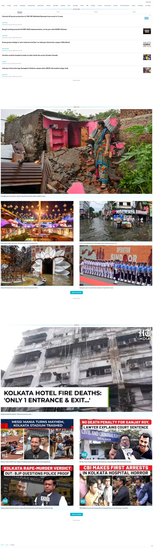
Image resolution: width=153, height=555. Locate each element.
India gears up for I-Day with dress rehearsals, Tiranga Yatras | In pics (96, 287)
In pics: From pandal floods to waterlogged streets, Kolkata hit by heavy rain (98, 243)
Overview (19, 11)
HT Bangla (140, 5)
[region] (76, 92)
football (4, 61)
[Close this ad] (152, 546)
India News (22, 5)
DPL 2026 (55, 5)
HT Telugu (147, 5)
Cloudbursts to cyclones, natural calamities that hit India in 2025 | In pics (23, 196)
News (58, 11)
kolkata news (5, 48)
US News (93, 5)
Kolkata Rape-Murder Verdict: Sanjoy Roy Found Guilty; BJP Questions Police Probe (27, 508)
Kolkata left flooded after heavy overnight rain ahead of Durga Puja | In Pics (19, 287)
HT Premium (107, 5)
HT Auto (115, 5)
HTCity (82, 5)
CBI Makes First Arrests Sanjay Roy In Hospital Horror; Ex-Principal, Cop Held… (104, 508)
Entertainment (31, 5)
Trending (63, 5)
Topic (7, 545)
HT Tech (100, 5)
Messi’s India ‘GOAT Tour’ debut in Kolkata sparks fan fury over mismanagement (25, 462)
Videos (134, 11)
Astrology (75, 5)
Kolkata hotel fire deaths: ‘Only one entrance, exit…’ (16, 414)
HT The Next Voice (124, 5)
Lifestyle (48, 5)
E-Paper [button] (9, 5)
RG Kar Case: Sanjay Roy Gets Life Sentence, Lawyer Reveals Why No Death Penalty (105, 462)
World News (41, 5)
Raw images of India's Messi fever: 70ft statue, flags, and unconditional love (19, 243)
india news (5, 22)
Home (3, 5)
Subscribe (148, 2)
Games (133, 5)
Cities (68, 5)
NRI (87, 5)
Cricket (15, 5)
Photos (96, 11)
